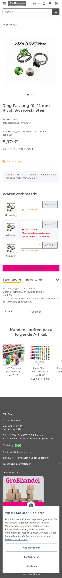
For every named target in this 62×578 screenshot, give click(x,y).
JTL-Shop (36, 574)
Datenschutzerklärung (16, 539)
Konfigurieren (31, 557)
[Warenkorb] (56, 3)
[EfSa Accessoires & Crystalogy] (17, 3)
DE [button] (34, 3)
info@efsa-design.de (21, 452)
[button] (44, 3)
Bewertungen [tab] (35, 279)
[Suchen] (55, 11)
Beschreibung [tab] (12, 279)
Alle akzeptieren (31, 547)
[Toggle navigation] (4, 2)
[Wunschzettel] (50, 3)
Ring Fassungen (22, 122)
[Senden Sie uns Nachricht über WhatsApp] (18, 445)
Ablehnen (31, 566)
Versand (28, 148)
